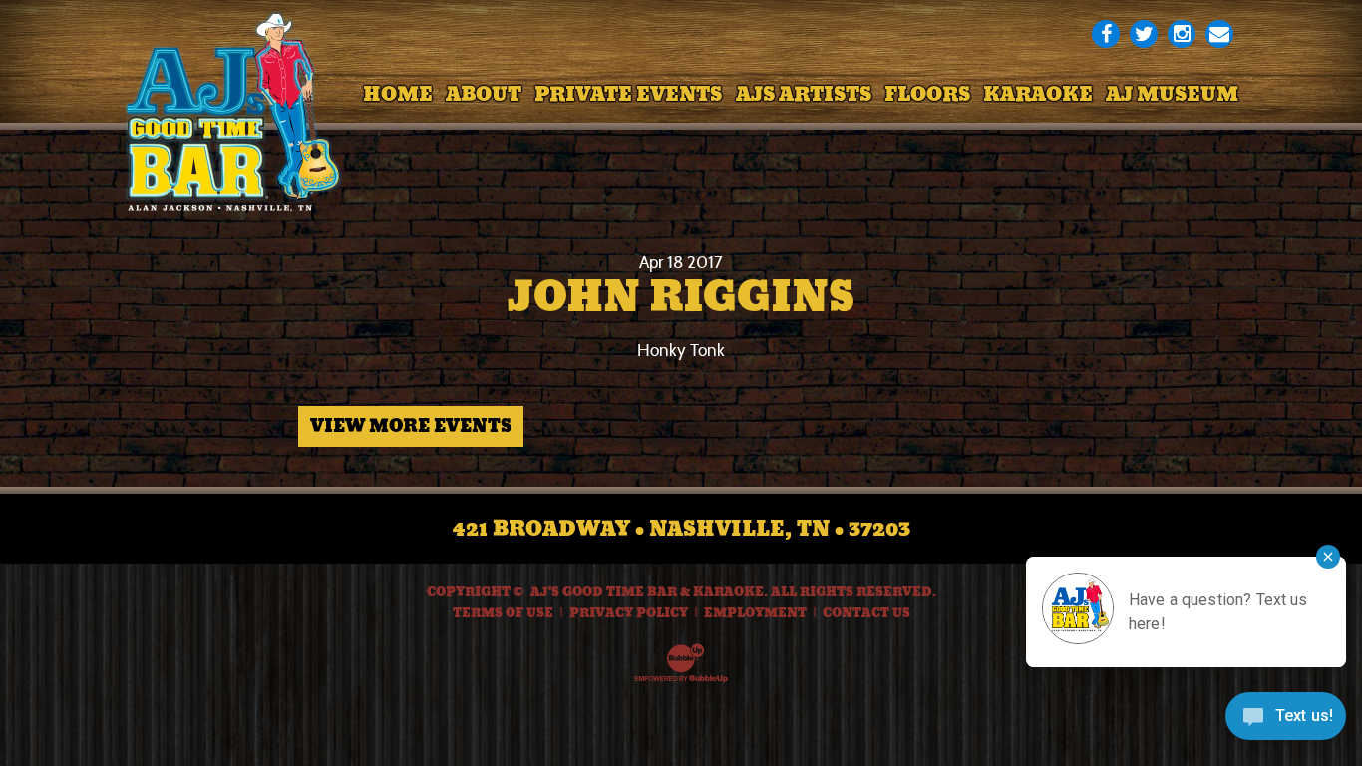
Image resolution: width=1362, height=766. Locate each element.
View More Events (410, 426)
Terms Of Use (503, 613)
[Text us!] (1285, 723)
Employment (755, 613)
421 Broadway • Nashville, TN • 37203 (681, 529)
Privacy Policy (628, 613)
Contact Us (866, 613)
